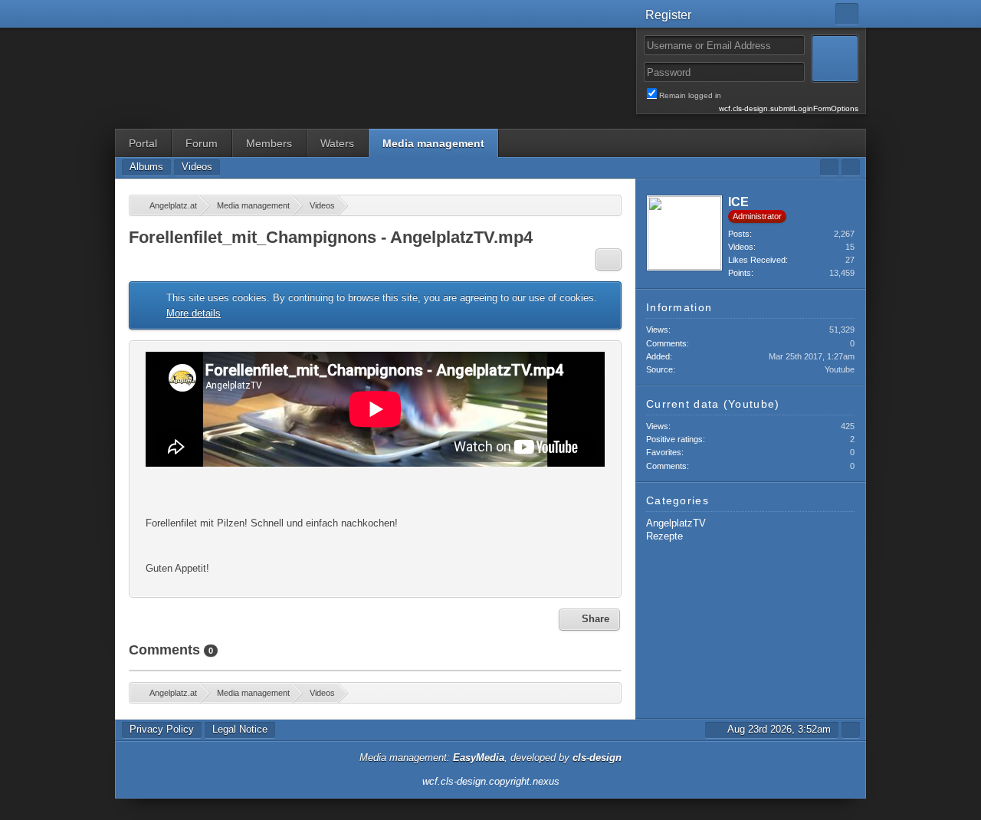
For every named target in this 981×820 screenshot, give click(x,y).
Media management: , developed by (490, 757)
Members (269, 143)
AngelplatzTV (676, 523)
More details (193, 313)
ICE (738, 201)
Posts (739, 233)
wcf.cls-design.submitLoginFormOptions (788, 108)
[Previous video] (145, 428)
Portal (143, 143)
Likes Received (757, 259)
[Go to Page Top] (851, 730)
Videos (740, 246)
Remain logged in (758, 95)
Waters (337, 143)
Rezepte (664, 536)
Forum (201, 143)
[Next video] (604, 428)
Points (739, 272)
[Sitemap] (829, 167)
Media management (433, 143)
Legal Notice (239, 729)
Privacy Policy (162, 729)
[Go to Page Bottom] (851, 167)
